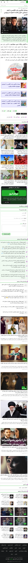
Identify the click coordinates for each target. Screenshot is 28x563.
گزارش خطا (16, 117)
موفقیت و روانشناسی (23, 551)
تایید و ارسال (6, 234)
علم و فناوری (5, 548)
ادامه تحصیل (10, 545)
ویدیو (25, 5)
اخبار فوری (11, 551)
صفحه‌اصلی (22, 2)
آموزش (24, 548)
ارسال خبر (9, 117)
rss (6, 551)
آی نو (20, 487)
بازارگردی (11, 548)
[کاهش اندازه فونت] (1, 12)
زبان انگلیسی (23, 114)
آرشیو (16, 551)
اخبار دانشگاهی (18, 545)
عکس (16, 548)
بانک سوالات (3, 545)
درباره (12, 554)
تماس (16, 554)
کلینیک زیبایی (24, 487)
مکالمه (18, 114)
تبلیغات (2, 551)
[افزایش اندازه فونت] (1, 9)
